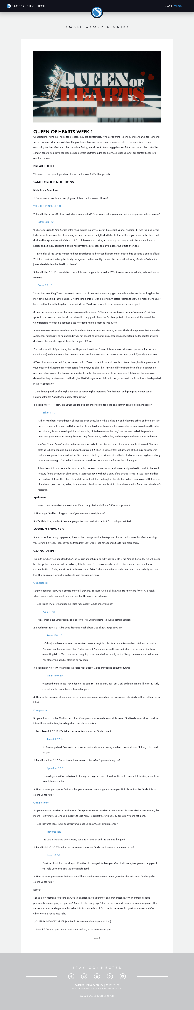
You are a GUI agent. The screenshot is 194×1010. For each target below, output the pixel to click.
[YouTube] (123, 976)
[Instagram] (84, 976)
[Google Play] (110, 976)
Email (97, 938)
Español (168, 6)
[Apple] (97, 976)
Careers (79, 985)
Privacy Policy (94, 985)
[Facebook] (71, 976)
